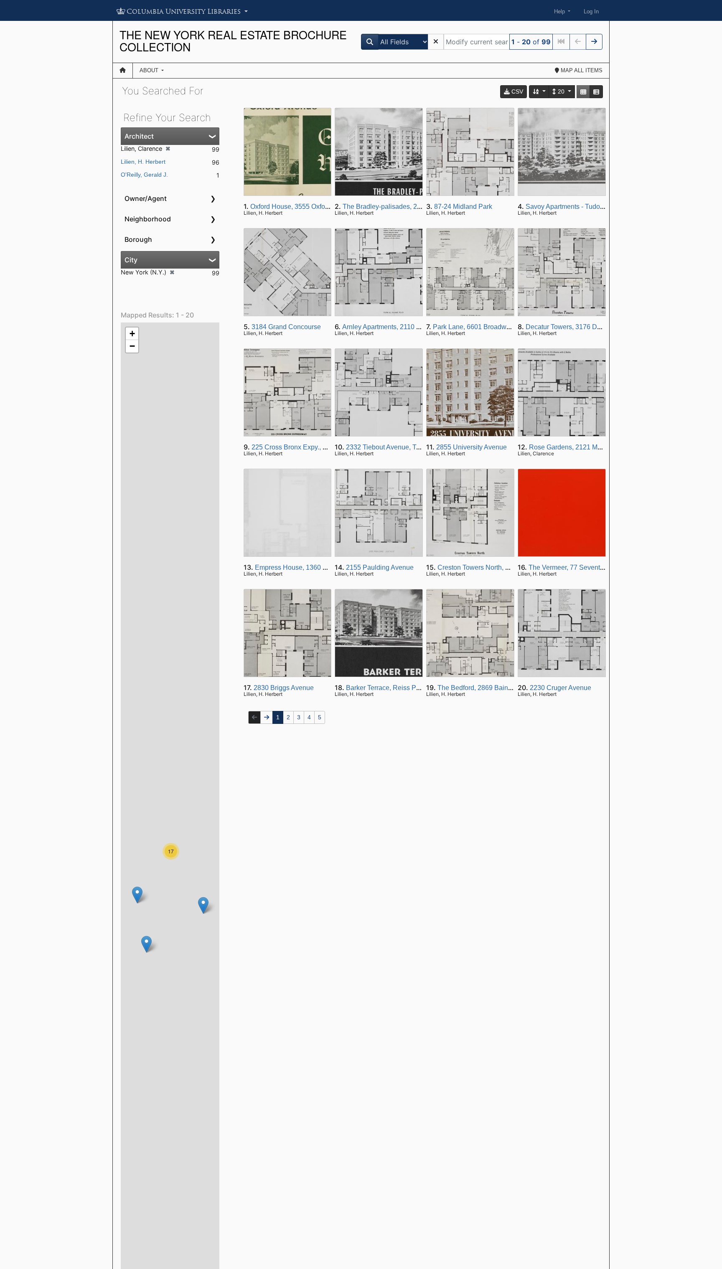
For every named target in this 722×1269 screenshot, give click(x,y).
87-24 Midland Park (463, 206)
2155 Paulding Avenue (380, 567)
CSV (516, 91)
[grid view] (583, 91)
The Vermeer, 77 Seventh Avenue (578, 567)
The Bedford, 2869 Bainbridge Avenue (494, 687)
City (131, 260)
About (150, 70)
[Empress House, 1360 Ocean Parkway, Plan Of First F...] (146, 944)
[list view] (596, 91)
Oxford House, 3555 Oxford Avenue (302, 206)
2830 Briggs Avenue (284, 687)
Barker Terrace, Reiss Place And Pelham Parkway (420, 687)
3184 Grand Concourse (286, 326)
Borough (138, 239)
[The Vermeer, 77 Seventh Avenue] (137, 895)
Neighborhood (148, 219)
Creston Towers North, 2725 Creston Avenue (503, 567)
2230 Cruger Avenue (560, 687)
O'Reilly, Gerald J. (144, 174)
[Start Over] (436, 42)
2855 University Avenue (471, 447)
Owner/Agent (146, 198)
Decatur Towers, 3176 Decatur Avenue (583, 326)
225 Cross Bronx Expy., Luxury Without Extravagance (330, 447)
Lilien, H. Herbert (143, 161)
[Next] (594, 42)
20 (561, 91)
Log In (591, 11)
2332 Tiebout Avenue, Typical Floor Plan (406, 447)
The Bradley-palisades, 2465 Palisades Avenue (413, 206)
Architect (139, 136)
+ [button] (132, 333)
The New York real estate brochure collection (233, 40)
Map (581, 70)
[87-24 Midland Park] (203, 905)
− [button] (132, 346)
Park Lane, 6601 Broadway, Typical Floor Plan (501, 326)
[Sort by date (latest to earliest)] (539, 91)
